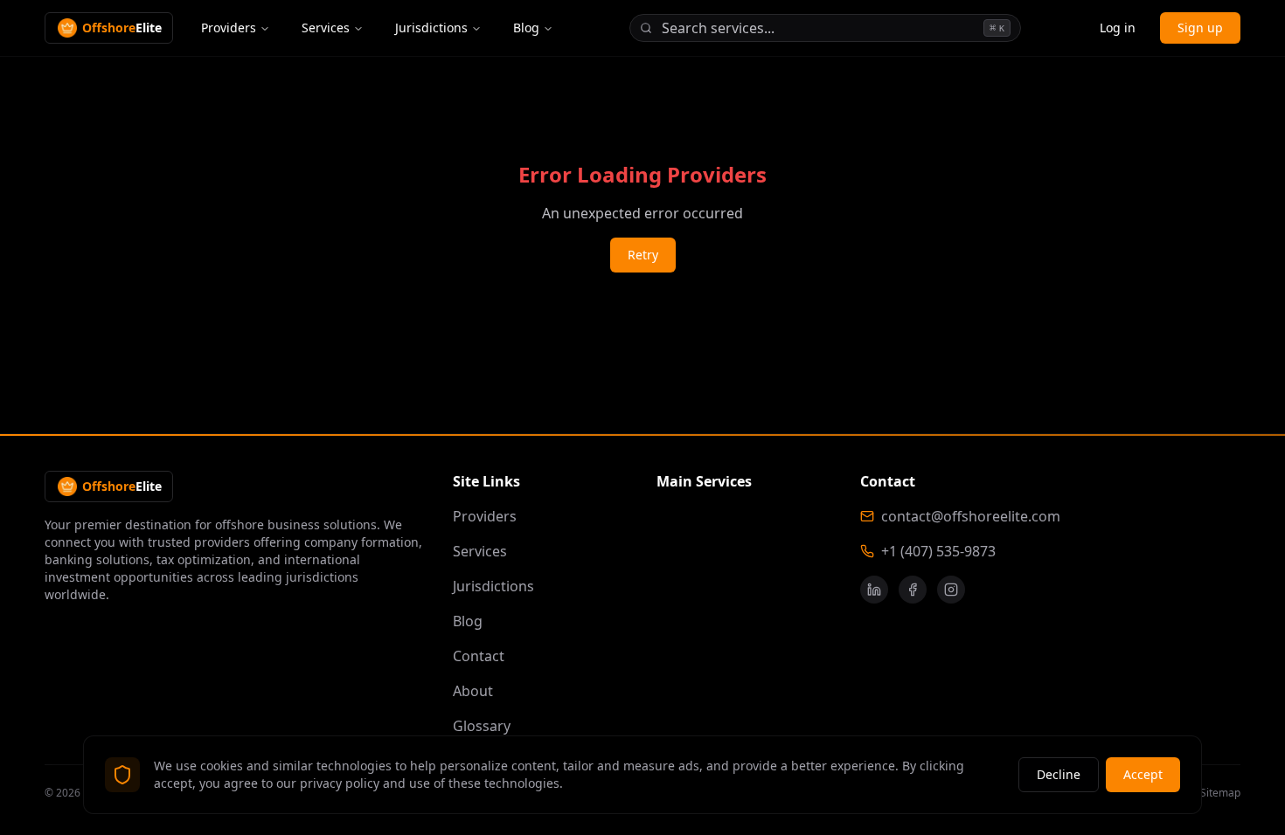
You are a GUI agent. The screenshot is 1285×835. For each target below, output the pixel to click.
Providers (228, 27)
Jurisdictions (431, 27)
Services (326, 27)
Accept (1143, 774)
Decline (1058, 774)
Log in (1118, 27)
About (473, 690)
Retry (643, 254)
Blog (526, 27)
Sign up (1200, 27)
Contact (478, 656)
